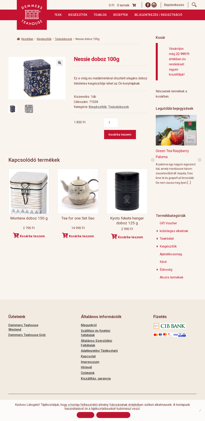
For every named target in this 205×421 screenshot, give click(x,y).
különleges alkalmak (174, 231)
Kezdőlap (27, 39)
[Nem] (200, 410)
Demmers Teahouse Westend (23, 327)
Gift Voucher (168, 223)
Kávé (163, 262)
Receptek (120, 14)
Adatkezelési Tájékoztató (99, 351)
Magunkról (89, 325)
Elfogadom (85, 415)
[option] (176, 149)
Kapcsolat (88, 356)
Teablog (100, 14)
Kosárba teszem (120, 134)
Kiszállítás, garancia (96, 378)
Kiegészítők (77, 14)
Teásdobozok (63, 39)
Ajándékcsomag (171, 254)
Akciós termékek (171, 277)
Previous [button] (153, 160)
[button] (59, 63)
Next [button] (200, 160)
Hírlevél (86, 367)
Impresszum (90, 362)
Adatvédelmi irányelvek (113, 415)
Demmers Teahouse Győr (27, 335)
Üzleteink (87, 373)
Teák (58, 14)
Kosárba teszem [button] (32, 236)
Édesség (166, 269)
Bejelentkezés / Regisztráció (158, 14)
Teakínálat (167, 238)
